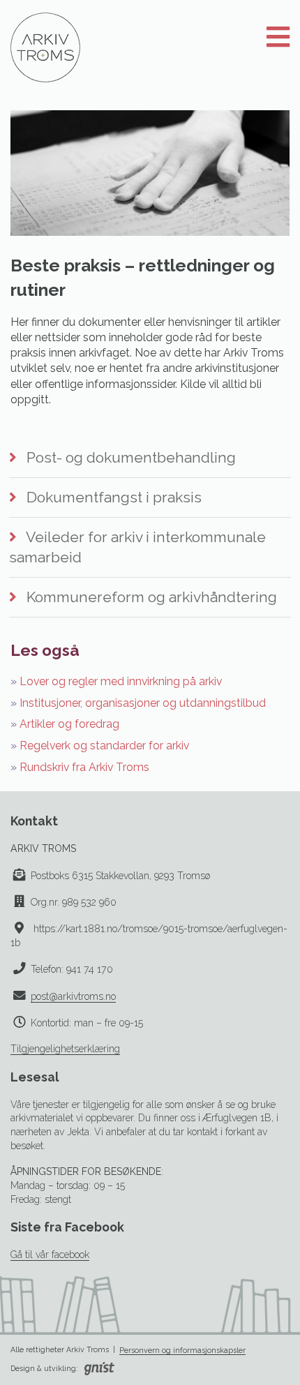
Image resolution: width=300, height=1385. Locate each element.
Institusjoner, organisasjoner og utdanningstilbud (143, 703)
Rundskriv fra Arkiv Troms (84, 767)
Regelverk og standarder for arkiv (104, 745)
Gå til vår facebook (49, 1254)
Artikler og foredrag (69, 724)
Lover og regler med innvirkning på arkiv (121, 681)
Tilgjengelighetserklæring (65, 1048)
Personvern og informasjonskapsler (182, 1350)
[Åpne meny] (278, 38)
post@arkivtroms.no (73, 996)
